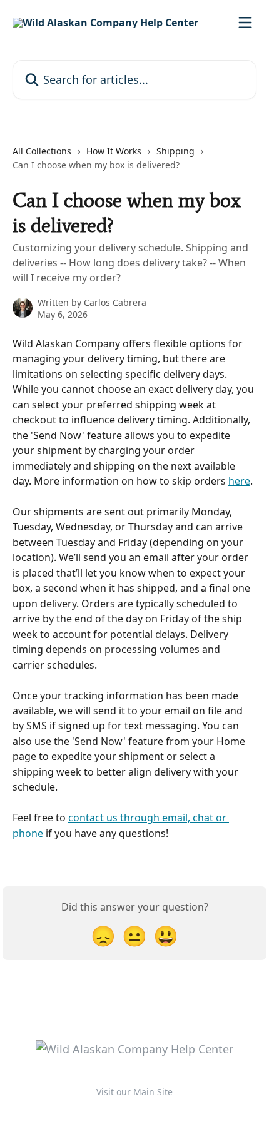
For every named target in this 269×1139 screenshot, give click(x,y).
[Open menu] (245, 22)
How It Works (113, 151)
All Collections (42, 151)
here (239, 481)
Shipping (175, 151)
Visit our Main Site (134, 1092)
